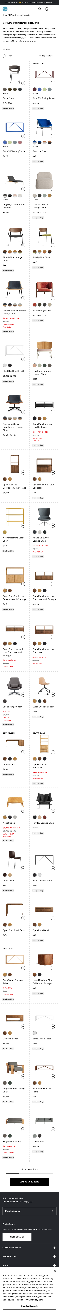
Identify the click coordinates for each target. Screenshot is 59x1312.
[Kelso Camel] (50, 305)
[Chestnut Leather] (45, 817)
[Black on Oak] (35, 418)
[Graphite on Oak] (5, 875)
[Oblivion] (40, 701)
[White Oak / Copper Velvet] (10, 252)
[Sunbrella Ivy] (45, 365)
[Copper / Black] (50, 142)
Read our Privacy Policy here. (29, 1300)
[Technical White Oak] (10, 875)
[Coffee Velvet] (15, 89)
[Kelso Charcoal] (40, 196)
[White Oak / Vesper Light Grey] (20, 305)
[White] (5, 365)
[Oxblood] (35, 89)
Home (5, 15)
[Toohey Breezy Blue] (35, 1136)
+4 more (35, 93)
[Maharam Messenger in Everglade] (45, 532)
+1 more (35, 199)
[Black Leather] (35, 817)
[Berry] (20, 142)
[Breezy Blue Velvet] (45, 196)
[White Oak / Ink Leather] (5, 305)
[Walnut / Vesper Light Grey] (15, 305)
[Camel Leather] (50, 196)
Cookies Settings (29, 1306)
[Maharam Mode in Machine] (20, 89)
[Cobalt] (40, 89)
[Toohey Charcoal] (5, 89)
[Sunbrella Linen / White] (20, 196)
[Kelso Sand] (35, 196)
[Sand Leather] (40, 817)
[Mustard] (5, 532)
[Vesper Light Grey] (15, 817)
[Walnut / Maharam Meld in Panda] (5, 252)
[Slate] (10, 365)
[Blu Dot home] (5, 9)
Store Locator (17, 1237)
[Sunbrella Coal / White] (5, 196)
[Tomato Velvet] (35, 305)
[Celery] (45, 89)
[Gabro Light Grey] (40, 532)
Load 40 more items (29, 1182)
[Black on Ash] (10, 759)
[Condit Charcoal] (5, 701)
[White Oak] (45, 418)
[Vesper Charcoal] (10, 817)
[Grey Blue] (50, 89)
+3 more (5, 93)
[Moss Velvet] (10, 89)
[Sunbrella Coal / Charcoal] (10, 196)
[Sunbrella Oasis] (40, 365)
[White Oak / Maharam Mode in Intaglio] (15, 252)
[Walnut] (40, 418)
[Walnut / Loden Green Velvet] (20, 252)
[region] (29, 1289)
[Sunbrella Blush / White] (15, 196)
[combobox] (47, 56)
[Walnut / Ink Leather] (10, 305)
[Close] (55, 1271)
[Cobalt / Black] (40, 142)
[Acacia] (35, 975)
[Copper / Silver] (45, 142)
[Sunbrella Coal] (40, 1136)
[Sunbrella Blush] (35, 365)
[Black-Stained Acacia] (40, 975)
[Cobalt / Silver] (35, 142)
